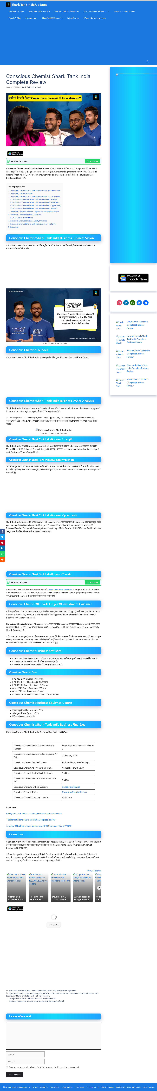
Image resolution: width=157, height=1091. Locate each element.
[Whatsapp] (132, 302)
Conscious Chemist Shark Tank (37, 993)
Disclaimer (80, 1087)
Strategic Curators (16, 11)
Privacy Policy (67, 1087)
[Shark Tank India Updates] (8, 4)
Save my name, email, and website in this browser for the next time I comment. (44, 1067)
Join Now (93, 161)
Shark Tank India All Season (95, 11)
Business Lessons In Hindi (124, 11)
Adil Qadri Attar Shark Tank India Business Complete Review (34, 813)
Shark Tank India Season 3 (59, 589)
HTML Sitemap (107, 1087)
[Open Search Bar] (147, 61)
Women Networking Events (95, 18)
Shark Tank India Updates (29, 4)
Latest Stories (73, 18)
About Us (26, 1087)
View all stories (94, 870)
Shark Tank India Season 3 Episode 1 (62, 991)
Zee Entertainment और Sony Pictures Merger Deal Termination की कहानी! (37, 1001)
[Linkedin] (126, 302)
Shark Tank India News (17, 991)
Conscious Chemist (71, 787)
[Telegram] (146, 302)
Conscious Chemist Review (74, 792)
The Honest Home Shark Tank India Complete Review (30, 819)
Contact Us (54, 1087)
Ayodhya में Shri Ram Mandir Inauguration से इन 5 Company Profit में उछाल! (39, 826)
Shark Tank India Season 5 (39, 11)
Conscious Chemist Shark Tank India (64, 993)
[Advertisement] (78, 40)
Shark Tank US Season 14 (52, 18)
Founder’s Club (15, 18)
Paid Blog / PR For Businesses (67, 11)
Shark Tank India (22, 996)
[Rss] (139, 302)
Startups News (31, 18)
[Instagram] (119, 302)
